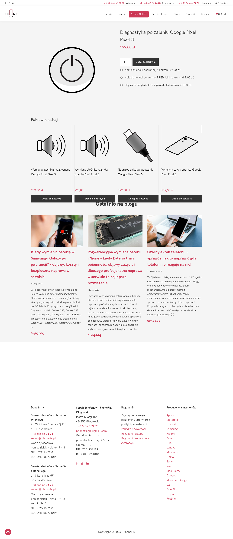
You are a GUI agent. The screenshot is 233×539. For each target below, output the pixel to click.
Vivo (169, 466)
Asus (169, 438)
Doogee (171, 475)
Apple (170, 415)
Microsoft (172, 452)
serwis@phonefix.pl (43, 438)
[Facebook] (6, 3)
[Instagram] (10, 3)
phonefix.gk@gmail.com (91, 431)
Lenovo (170, 447)
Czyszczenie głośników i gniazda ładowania (157, 85)
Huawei (171, 424)
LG (168, 484)
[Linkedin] (14, 3)
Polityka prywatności (134, 429)
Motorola (172, 419)
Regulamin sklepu (132, 433)
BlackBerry (173, 471)
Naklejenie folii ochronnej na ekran (152, 70)
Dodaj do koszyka (145, 62)
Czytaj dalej (37, 333)
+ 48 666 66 (114, 3)
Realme (171, 498)
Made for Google (177, 480)
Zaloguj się (222, 3)
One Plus (172, 489)
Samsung (172, 429)
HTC (169, 443)
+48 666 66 (42, 433)
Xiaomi (170, 433)
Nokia (170, 457)
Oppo (170, 494)
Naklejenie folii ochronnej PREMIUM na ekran (159, 77)
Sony (169, 461)
